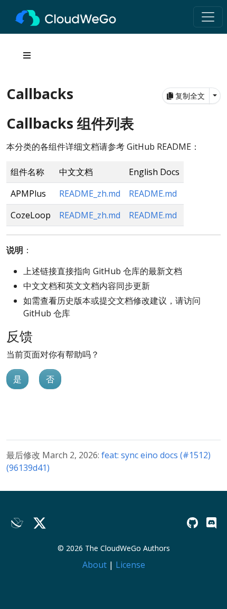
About (94, 565)
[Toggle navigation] (208, 16)
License (130, 565)
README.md (153, 193)
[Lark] (17, 523)
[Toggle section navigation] (27, 55)
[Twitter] (39, 523)
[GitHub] (192, 522)
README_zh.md (89, 193)
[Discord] (211, 522)
